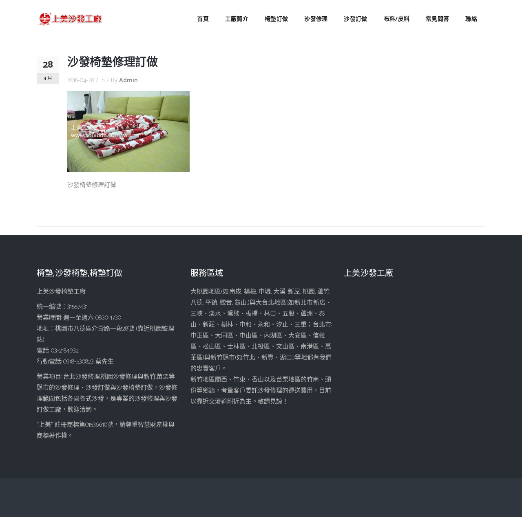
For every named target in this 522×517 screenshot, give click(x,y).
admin (128, 80)
